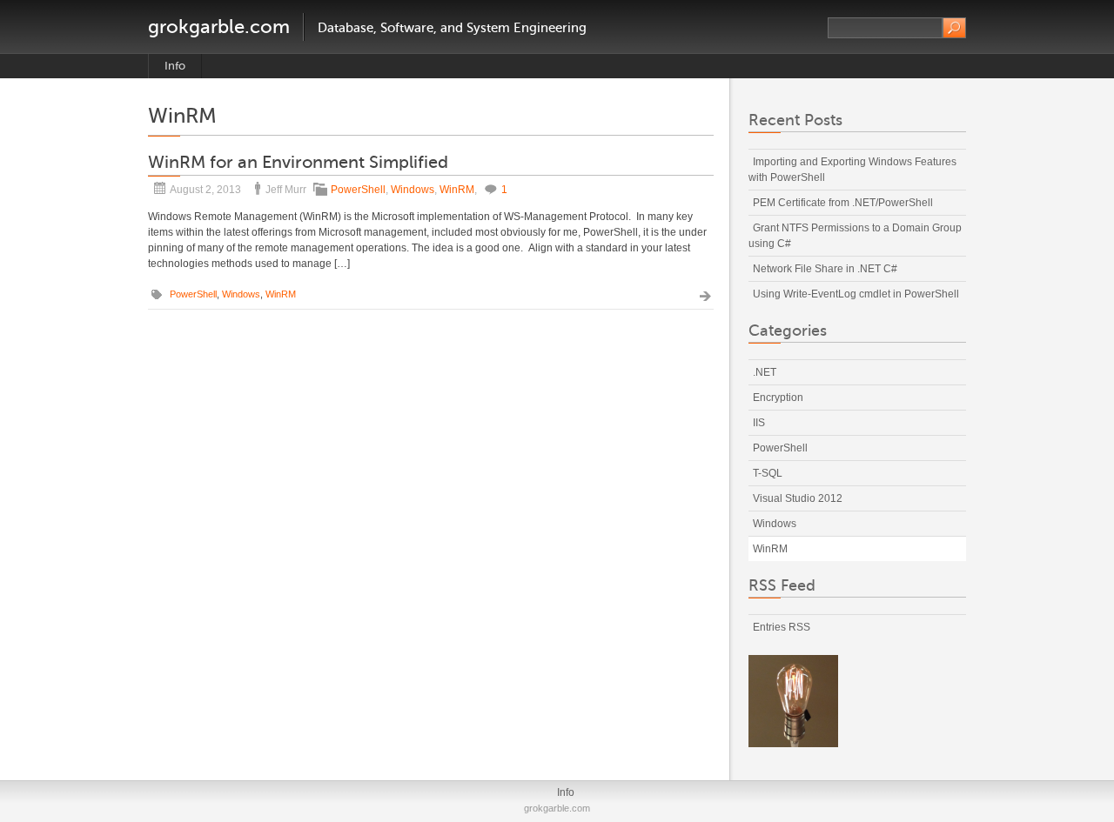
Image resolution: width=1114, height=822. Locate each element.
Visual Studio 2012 (797, 498)
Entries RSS (781, 627)
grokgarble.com (219, 26)
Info (174, 65)
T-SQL (767, 473)
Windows (412, 190)
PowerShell (358, 190)
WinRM (457, 190)
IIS (759, 423)
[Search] (954, 27)
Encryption (778, 397)
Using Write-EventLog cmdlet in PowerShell (856, 294)
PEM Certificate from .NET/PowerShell (843, 203)
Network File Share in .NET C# (825, 269)
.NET (764, 372)
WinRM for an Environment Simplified (298, 162)
